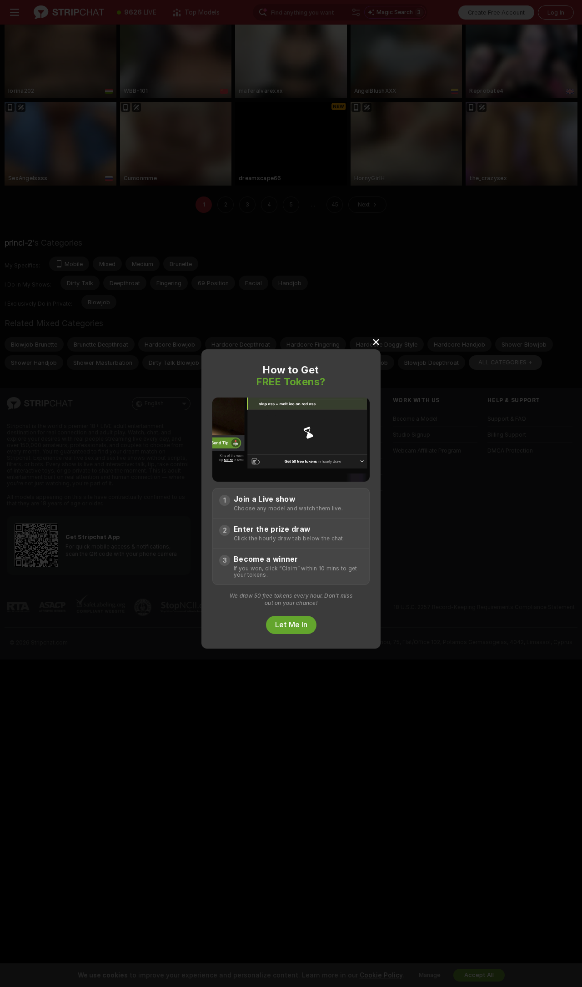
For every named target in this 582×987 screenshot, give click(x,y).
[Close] (376, 342)
